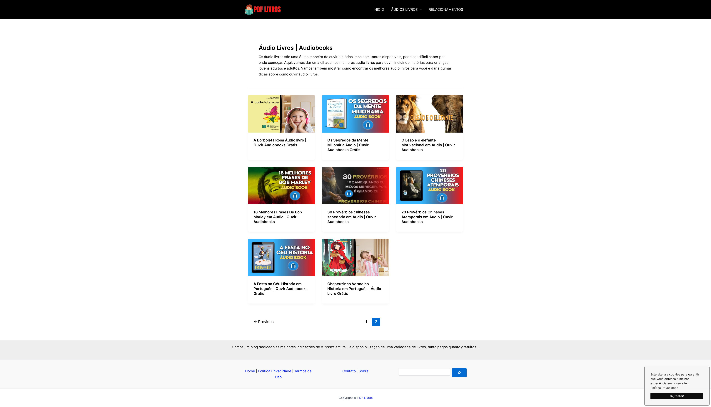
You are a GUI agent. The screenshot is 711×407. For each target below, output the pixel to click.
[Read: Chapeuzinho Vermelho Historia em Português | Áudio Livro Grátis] (355, 257)
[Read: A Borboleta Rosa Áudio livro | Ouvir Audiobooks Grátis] (281, 113)
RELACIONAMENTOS (446, 9)
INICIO (378, 9)
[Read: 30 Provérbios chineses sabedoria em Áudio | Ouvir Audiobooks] (355, 185)
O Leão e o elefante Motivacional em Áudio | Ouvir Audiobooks (428, 145)
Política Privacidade (664, 388)
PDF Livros (365, 398)
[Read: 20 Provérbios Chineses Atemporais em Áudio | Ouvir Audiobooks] (429, 185)
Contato (349, 371)
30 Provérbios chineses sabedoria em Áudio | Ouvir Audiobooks (351, 217)
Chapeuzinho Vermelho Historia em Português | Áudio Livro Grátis (354, 289)
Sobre (363, 371)
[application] (420, 9)
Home (250, 371)
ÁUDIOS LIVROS (404, 9)
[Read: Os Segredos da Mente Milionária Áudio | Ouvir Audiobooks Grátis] (355, 113)
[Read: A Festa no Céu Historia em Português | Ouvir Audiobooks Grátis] (281, 257)
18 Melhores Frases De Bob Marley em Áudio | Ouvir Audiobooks (277, 217)
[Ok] (459, 372)
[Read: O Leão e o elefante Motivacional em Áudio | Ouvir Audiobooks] (429, 113)
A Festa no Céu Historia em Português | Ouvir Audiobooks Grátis (280, 289)
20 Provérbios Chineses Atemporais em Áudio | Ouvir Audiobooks (427, 217)
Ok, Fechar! (677, 396)
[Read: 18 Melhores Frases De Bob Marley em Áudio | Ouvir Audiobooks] (281, 185)
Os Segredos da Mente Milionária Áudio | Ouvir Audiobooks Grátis (348, 145)
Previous (264, 321)
